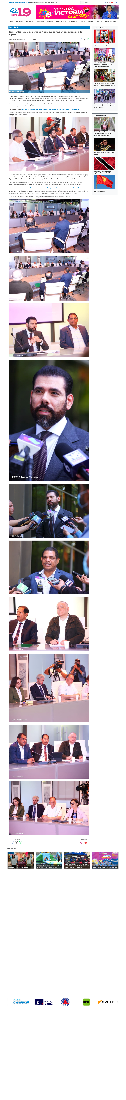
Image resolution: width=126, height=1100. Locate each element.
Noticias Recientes (100, 28)
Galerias (90, 21)
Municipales (29, 21)
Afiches (83, 21)
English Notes (73, 21)
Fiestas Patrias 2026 (110, 21)
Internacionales (61, 21)
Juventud (99, 21)
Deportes (50, 21)
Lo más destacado (100, 116)
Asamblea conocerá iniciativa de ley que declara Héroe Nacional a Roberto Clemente (55, 188)
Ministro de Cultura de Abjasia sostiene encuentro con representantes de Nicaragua (50, 109)
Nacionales (19, 21)
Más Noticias (13, 849)
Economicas (40, 21)
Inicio (11, 21)
